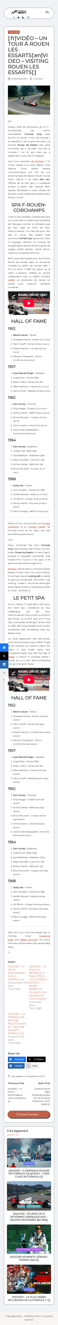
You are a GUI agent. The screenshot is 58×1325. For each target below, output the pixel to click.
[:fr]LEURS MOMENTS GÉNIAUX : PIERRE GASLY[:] (29, 1258)
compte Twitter (37, 527)
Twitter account (28, 940)
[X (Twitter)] (4, 656)
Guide (21, 1206)
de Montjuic (37, 161)
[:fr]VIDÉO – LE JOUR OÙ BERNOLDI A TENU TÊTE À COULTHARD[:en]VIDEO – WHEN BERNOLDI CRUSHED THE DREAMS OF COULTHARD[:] (38, 982)
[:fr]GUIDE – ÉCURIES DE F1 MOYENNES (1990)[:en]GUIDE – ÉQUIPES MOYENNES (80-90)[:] (29, 1216)
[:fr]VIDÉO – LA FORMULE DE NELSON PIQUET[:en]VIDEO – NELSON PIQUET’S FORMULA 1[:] (17, 1024)
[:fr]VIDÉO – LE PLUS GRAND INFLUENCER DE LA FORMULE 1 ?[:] (29, 1299)
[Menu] (47, 12)
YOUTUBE (13, 32)
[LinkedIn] (4, 664)
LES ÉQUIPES (34, 1206)
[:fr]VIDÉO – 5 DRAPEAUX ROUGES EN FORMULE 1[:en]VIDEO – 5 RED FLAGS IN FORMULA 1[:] (29, 1173)
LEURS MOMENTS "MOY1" (29, 1249)
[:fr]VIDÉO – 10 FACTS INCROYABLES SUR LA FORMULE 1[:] (16, 973)
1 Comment (38, 79)
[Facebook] (4, 647)
